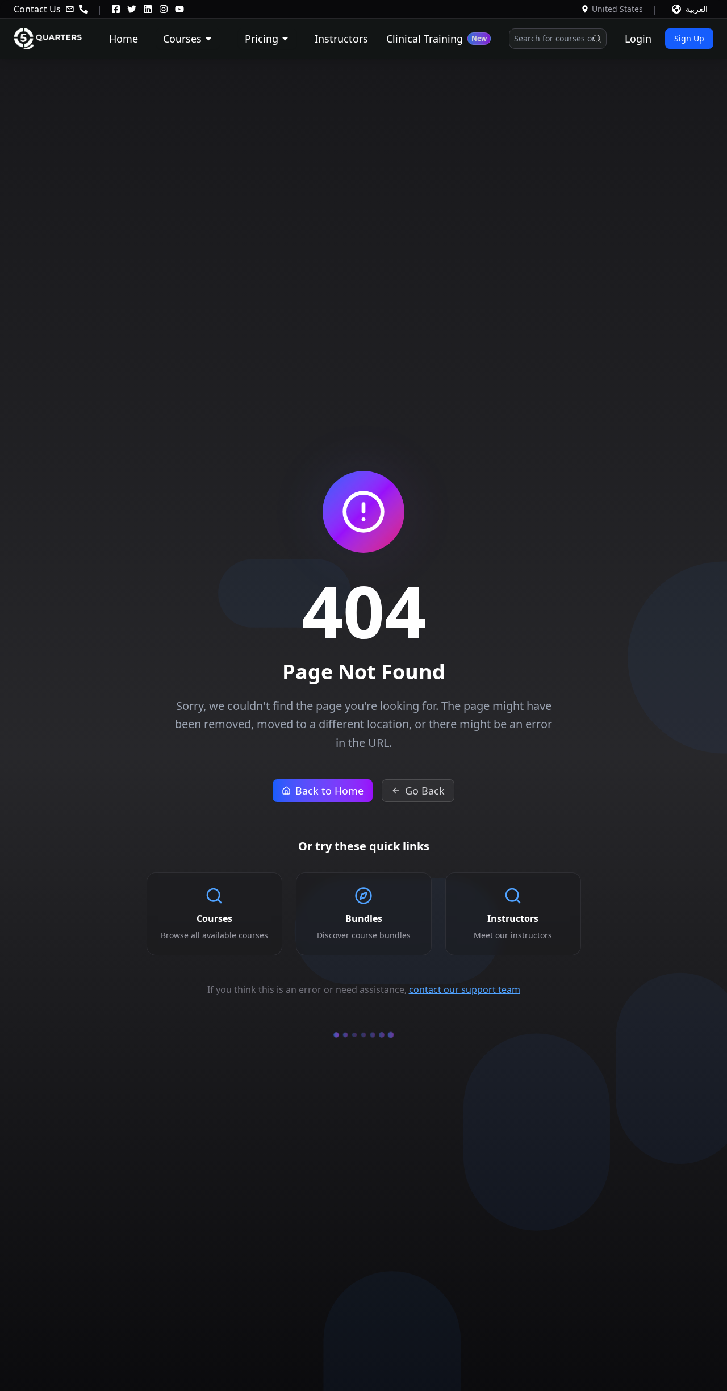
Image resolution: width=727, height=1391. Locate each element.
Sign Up (689, 38)
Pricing (261, 38)
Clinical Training (436, 38)
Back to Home (329, 790)
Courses (182, 38)
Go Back (425, 790)
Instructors (341, 38)
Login (638, 38)
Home (123, 38)
